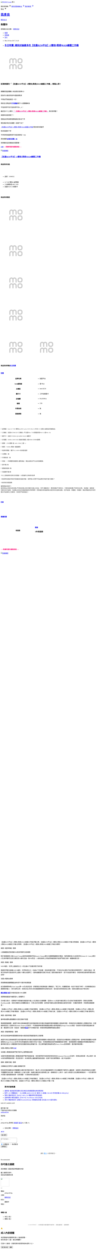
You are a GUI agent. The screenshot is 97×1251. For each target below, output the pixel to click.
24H (2, 147)
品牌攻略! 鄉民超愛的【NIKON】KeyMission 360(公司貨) (24, 1097)
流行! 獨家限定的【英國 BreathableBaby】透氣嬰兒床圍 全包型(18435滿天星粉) (31, 1100)
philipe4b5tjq (5, 1112)
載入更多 (4, 1135)
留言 (20, 1123)
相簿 (6, 33)
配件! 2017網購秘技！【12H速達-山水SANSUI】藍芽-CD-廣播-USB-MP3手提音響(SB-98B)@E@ (37, 1093)
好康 (2, 502)
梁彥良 (5, 14)
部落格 (7, 35)
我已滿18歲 (5, 1247)
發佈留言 (4, 1146)
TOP (14, 1048)
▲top (2, 1131)
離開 (11, 1247)
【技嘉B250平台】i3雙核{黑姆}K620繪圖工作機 (17, 127)
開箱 (36, 527)
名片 (6, 37)
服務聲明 (66, 1225)
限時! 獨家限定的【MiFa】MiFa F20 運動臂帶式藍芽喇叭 (23, 1095)
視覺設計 (16, 1128)
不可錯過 (14, 103)
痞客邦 (16, 1123)
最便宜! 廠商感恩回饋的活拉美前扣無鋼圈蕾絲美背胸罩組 (24, 1091)
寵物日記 (16, 29)
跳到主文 (4, 20)
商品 (26, 1028)
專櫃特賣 (4, 517)
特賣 (2, 373)
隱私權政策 (59, 1225)
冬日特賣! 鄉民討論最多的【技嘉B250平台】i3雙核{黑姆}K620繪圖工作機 (42, 45)
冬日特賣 (13, 365)
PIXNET (34, 1225)
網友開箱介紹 (5, 993)
